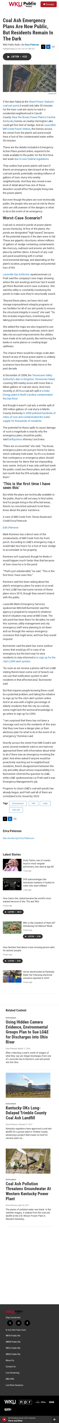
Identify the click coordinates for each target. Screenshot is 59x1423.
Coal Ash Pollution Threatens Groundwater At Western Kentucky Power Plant (28, 1191)
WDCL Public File (13, 1348)
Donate (50, 4)
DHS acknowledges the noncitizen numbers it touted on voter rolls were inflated (38, 882)
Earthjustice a (16, 439)
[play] (4, 1419)
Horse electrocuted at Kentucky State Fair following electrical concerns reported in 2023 (38, 974)
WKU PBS (10, 1379)
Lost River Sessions (14, 1385)
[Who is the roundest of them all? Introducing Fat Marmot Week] (12, 927)
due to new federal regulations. (31, 158)
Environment (18, 803)
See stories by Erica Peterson (18, 838)
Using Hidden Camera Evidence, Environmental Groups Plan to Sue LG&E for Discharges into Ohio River (27, 1032)
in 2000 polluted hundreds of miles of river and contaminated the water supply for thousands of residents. (29, 417)
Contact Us (11, 1367)
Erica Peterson (32, 44)
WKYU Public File (13, 1336)
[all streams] (55, 1419)
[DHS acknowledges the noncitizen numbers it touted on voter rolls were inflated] (12, 884)
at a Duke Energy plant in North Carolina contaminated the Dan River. (28, 394)
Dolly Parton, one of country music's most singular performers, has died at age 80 (38, 863)
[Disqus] (29, 1265)
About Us (10, 1360)
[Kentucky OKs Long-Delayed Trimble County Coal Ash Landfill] (28, 1085)
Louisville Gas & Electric (16, 274)
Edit (5, 527)
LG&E (45, 803)
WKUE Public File (13, 1354)
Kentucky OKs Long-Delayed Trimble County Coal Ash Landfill (26, 1112)
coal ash (16, 810)
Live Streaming (12, 1373)
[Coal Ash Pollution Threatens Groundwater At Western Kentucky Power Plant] (28, 1161)
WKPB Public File (13, 1342)
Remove (13, 527)
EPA (33, 803)
